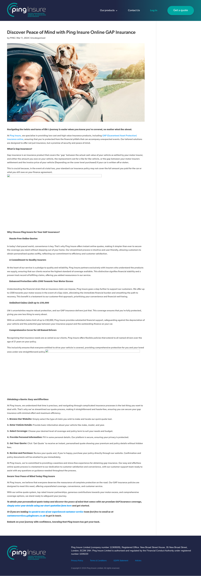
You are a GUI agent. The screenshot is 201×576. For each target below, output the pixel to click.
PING (12, 38)
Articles (138, 561)
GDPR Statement (121, 561)
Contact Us (134, 10)
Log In (153, 10)
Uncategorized (37, 38)
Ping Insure (15, 135)
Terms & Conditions (98, 561)
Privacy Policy (77, 561)
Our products (107, 10)
